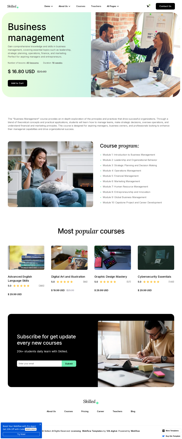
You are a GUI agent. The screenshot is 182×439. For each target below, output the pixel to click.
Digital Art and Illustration (68, 276)
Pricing (84, 411)
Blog (133, 411)
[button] (49, 6)
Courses (80, 6)
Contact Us (165, 6)
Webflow (135, 431)
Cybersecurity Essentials (154, 276)
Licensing (76, 431)
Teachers (96, 6)
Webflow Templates (92, 431)
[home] (13, 6)
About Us (51, 411)
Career (100, 411)
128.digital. (112, 431)
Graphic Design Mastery (110, 276)
